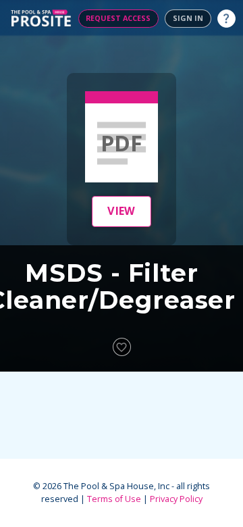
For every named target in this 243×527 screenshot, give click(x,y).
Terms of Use (114, 499)
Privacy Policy (176, 499)
